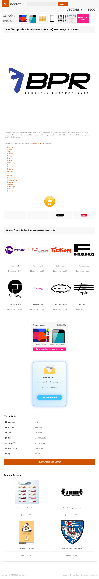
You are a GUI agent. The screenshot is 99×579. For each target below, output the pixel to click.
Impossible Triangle (27, 548)
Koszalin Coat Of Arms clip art (72, 548)
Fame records (38, 304)
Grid (8, 165)
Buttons (10, 169)
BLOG (91, 9)
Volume (10, 156)
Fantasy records (15, 304)
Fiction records (61, 266)
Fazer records (84, 266)
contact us (75, 575)
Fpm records (15, 266)
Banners (10, 154)
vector (15, 4)
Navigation (11, 167)
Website (10, 184)
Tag (8, 173)
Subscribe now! (49, 397)
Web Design (11, 162)
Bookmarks (11, 191)
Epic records (83, 304)
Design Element (12, 178)
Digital (9, 160)
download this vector (51, 462)
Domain (10, 182)
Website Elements (38, 143)
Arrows (9, 149)
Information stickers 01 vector (27, 508)
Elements (10, 147)
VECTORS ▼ (74, 9)
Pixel (9, 189)
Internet (10, 171)
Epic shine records (60, 304)
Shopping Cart (12, 180)
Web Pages (11, 187)
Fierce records (38, 266)
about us (66, 575)
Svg (8, 152)
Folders (10, 176)
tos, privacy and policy (89, 575)
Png (8, 158)
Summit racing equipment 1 (72, 508)
